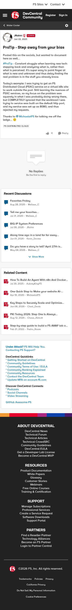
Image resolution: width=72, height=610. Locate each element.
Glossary (36, 477)
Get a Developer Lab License (36, 452)
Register (51, 15)
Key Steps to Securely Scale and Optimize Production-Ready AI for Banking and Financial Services (36, 302)
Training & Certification (36, 492)
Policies (39, 579)
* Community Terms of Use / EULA (26, 366)
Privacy (49, 579)
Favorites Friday (20, 200)
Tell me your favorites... (24, 212)
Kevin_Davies (34, 238)
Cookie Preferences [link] (36, 596)
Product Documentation (36, 470)
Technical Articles (36, 438)
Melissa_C (33, 204)
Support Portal (36, 520)
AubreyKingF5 (34, 283)
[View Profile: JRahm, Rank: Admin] (7, 37)
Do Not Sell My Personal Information (36, 590)
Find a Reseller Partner (36, 535)
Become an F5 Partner (36, 542)
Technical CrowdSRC (36, 442)
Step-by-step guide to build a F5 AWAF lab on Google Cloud (38, 325)
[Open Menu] (66, 25)
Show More (38, 256)
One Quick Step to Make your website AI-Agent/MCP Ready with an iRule (35, 291)
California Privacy (36, 584)
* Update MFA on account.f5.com (26, 379)
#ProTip (8, 63)
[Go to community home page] (27, 15)
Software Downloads (36, 517)
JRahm (18, 35)
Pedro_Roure (34, 329)
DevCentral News (36, 431)
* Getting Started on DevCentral (25, 360)
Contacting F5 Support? (20, 350)
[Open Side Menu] (5, 15)
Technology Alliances (36, 539)
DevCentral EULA (36, 449)
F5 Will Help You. (25, 346)
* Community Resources (20, 373)
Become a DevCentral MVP (36, 456)
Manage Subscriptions (36, 506)
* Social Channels (16, 392)
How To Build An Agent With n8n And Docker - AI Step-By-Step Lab (39, 279)
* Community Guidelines (20, 363)
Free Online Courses (36, 488)
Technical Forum (36, 434)
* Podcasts (12, 389)
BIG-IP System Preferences (26, 223)
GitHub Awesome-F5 (18, 402)
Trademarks (25, 579)
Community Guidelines (36, 445)
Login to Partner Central (36, 546)
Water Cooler (13, 25)
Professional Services (36, 510)
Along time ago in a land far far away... (34, 235)
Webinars (36, 484)
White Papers (36, 474)
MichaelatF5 (26, 116)
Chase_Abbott (35, 318)
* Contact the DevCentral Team (25, 376)
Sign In (63, 15)
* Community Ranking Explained (25, 369)
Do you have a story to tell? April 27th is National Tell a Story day (35, 246)
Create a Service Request (36, 513)
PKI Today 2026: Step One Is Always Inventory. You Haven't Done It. (33, 314)
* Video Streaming (17, 396)
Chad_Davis (33, 306)
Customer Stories (36, 481)
